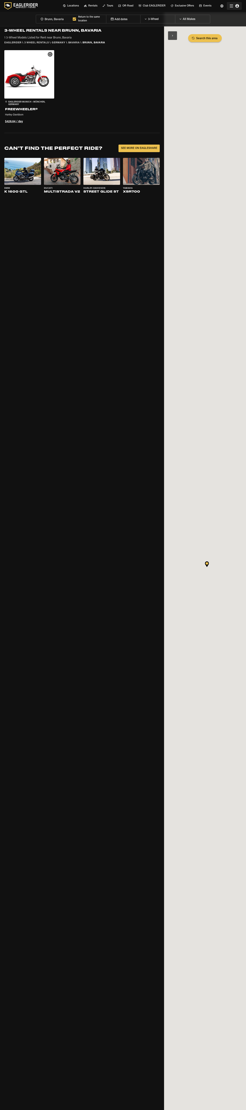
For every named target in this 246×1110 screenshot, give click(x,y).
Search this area (207, 38)
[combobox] (53, 19)
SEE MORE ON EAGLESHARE (139, 148)
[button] (29, 87)
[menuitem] (70, 6)
